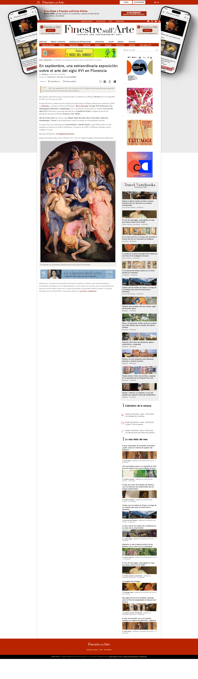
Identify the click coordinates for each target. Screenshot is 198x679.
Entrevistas (86, 45)
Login (126, 2)
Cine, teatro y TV (145, 45)
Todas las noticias (48, 45)
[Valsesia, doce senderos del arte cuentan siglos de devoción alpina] (139, 301)
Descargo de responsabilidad (66, 77)
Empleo (132, 42)
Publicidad (120, 21)
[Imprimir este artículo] (104, 82)
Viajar (111, 42)
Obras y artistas (58, 42)
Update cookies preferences (130, 656)
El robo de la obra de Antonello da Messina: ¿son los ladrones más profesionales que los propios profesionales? (138, 487)
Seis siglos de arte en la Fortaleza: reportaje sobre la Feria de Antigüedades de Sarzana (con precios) (139, 600)
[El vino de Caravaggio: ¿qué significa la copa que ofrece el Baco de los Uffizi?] (139, 214)
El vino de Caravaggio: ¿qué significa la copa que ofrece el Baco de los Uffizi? (138, 221)
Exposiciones (73, 45)
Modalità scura (143, 656)
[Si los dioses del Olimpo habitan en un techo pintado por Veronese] (139, 265)
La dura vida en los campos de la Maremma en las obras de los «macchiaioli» (139, 527)
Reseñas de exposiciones (80, 42)
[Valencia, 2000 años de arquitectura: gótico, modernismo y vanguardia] (139, 337)
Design (121, 42)
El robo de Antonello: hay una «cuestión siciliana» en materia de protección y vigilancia (139, 619)
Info (110, 21)
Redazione (45, 74)
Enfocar (97, 45)
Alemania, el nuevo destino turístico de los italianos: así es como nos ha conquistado (137, 545)
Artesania (108, 45)
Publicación (120, 45)
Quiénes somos (87, 21)
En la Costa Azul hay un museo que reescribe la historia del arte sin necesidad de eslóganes (139, 238)
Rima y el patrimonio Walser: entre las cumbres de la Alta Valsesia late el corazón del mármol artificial (139, 325)
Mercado (132, 45)
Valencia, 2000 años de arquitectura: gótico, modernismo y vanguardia (138, 343)
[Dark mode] (114, 82)
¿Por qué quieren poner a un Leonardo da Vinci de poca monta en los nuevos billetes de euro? (139, 467)
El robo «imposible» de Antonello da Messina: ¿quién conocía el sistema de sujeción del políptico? (138, 448)
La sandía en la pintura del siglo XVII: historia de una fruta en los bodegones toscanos (139, 255)
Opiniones (99, 42)
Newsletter (100, 21)
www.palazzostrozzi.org (64, 133)
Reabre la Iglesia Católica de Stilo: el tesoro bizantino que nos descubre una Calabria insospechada (137, 203)
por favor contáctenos (88, 291)
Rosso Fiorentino (82, 106)
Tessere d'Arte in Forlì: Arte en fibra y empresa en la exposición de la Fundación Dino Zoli (138, 377)
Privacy (121, 656)
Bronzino (45, 106)
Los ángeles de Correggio (131, 581)
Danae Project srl (113, 656)
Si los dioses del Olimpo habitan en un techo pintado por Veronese (138, 272)
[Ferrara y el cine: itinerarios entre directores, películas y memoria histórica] (139, 353)
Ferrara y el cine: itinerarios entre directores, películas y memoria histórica (138, 360)
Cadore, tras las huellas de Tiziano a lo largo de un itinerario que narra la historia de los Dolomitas (139, 289)
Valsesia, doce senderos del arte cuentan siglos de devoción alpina (139, 307)
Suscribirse (139, 2)
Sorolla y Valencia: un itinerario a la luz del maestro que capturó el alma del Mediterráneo (139, 394)
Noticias (43, 42)
